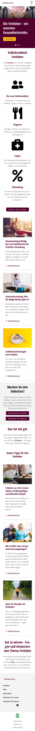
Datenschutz (17, 721)
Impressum (17, 724)
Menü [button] (32, 4)
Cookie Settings (17, 727)
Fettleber (6, 686)
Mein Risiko (7, 693)
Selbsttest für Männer (11, 701)
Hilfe (5, 689)
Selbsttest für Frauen (11, 697)
